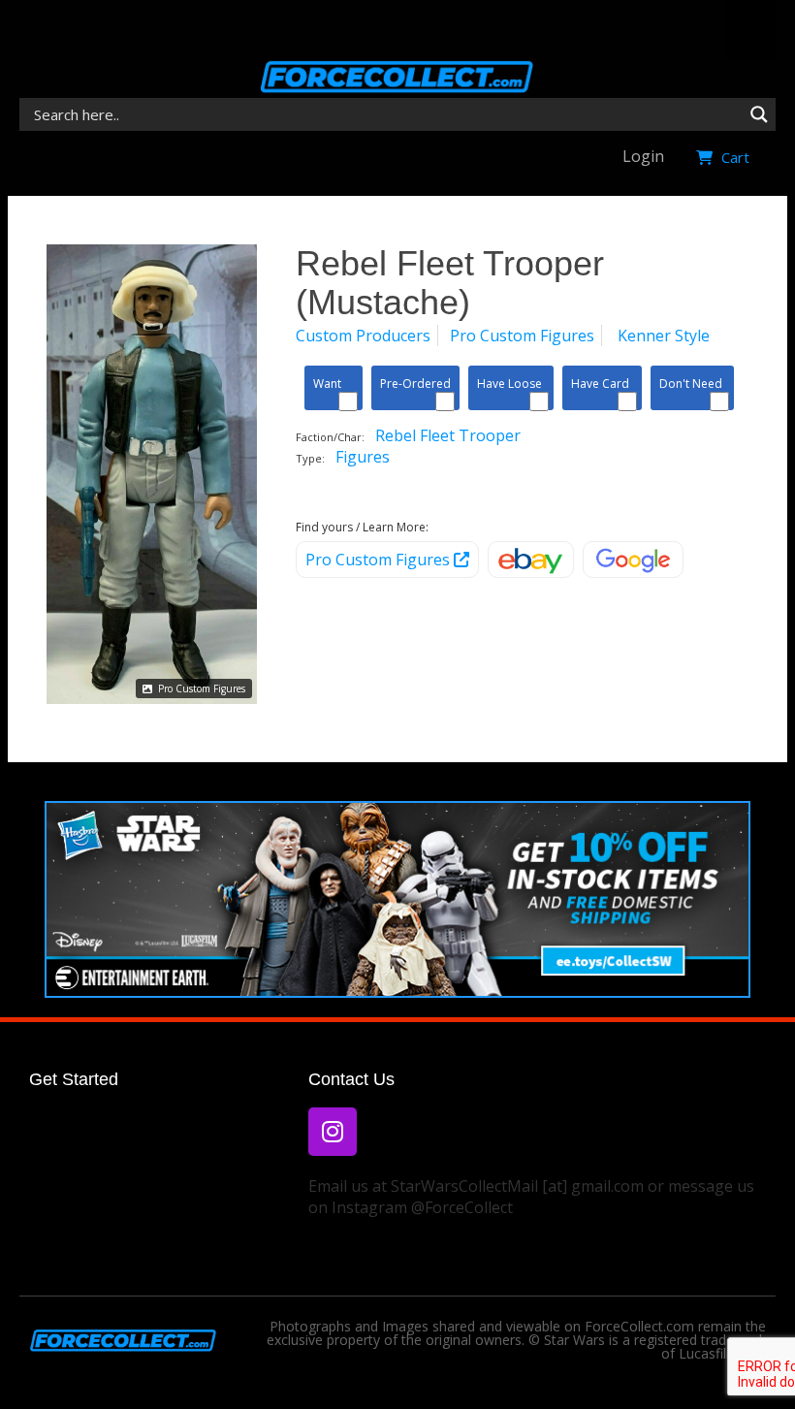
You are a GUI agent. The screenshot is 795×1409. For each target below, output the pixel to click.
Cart (733, 157)
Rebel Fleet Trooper (448, 435)
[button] (751, 29)
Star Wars (574, 1339)
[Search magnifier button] (759, 114)
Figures (362, 456)
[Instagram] (332, 1131)
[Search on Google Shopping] (633, 559)
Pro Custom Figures (200, 688)
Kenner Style (664, 335)
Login (643, 156)
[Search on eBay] (531, 559)
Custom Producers (363, 335)
